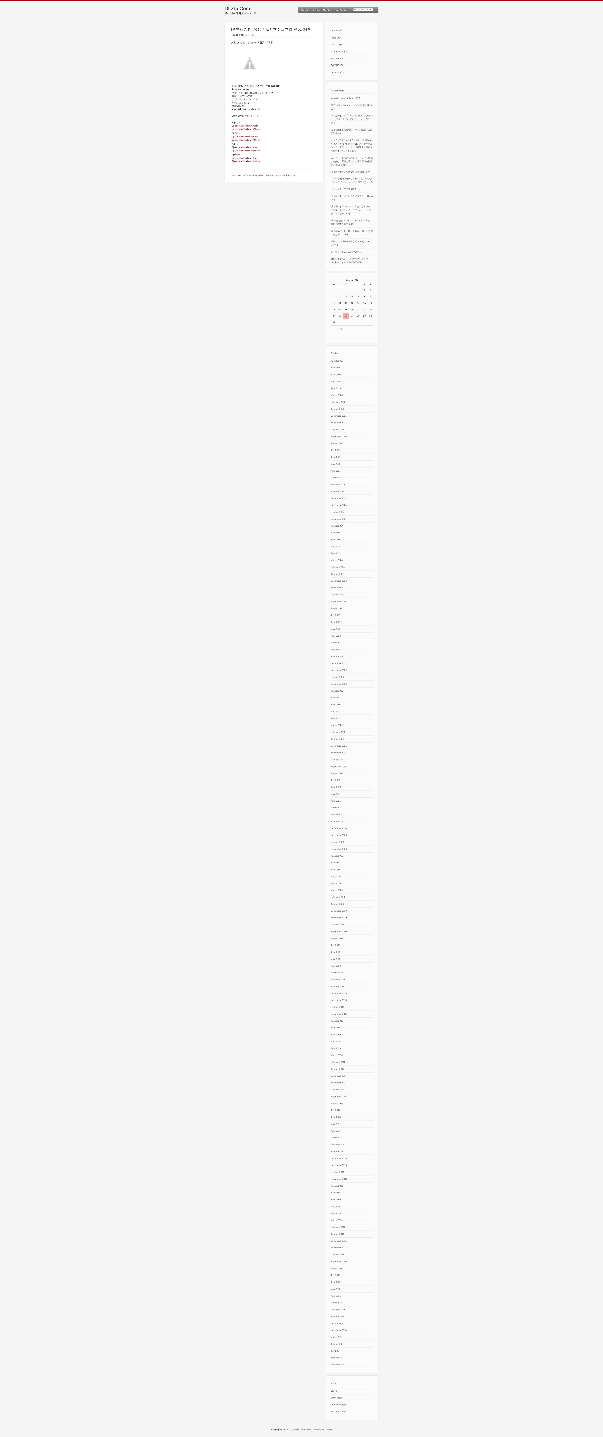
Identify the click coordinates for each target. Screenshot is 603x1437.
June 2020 (336, 869)
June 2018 (336, 1034)
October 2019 (337, 924)
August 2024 (337, 526)
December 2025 (339, 416)
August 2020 (337, 856)
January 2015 (337, 1316)
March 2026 (337, 395)
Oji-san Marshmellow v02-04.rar (246, 129)
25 (340, 316)
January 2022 (337, 739)
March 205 (336, 1337)
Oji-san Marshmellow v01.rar (245, 126)
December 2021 (339, 746)
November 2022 (339, 670)
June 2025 (336, 457)
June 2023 (336, 622)
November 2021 (339, 752)
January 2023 (337, 656)
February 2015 (338, 1309)
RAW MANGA (248, 175)
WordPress (318, 1429)
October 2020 (337, 842)
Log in (334, 1391)
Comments (339, 1404)
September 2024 (339, 519)
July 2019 (335, 945)
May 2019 (336, 959)
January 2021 (337, 821)
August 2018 (337, 1021)
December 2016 (339, 1158)
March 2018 (337, 1055)
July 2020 (335, 862)
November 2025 (339, 422)
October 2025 (337, 429)
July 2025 (335, 450)
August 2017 (337, 1103)
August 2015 (337, 1268)
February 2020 (338, 897)
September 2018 (339, 1014)
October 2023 (337, 594)
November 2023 (339, 587)
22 (364, 309)
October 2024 (337, 512)
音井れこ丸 (290, 175)
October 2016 (337, 1172)
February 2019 (338, 979)
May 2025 (336, 464)
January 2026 (337, 409)
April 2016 (336, 1213)
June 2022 (336, 704)
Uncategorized (338, 72)
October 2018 (337, 1007)
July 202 (335, 1351)
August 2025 (337, 443)
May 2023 (336, 629)
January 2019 (337, 986)
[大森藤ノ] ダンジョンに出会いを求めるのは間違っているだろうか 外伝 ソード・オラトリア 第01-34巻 (351, 210)
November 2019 (339, 917)
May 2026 (336, 381)
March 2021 (337, 807)
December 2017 (339, 1076)
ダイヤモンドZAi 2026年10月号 (346, 252)
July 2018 (335, 1027)
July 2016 (335, 1192)
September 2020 (339, 849)
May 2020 (336, 876)
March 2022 (337, 725)
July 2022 (335, 697)
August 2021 (337, 773)
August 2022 (337, 691)
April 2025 (336, 471)
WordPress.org (338, 1411)
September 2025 (339, 436)
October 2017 (337, 1089)
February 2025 (338, 484)
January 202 (337, 1357)
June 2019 (336, 952)
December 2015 (339, 1241)
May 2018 (336, 1041)
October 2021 (337, 759)
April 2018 (336, 1048)
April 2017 (336, 1131)
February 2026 (338, 402)
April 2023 (336, 636)
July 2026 (335, 367)
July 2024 (335, 532)
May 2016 (336, 1206)
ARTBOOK (336, 37)
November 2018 (339, 1000)
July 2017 (335, 1110)
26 (346, 316)
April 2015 (336, 1296)
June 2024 (336, 539)
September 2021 (339, 766)
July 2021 (335, 780)
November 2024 (339, 505)
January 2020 (337, 904)
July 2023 (335, 615)
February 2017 (338, 1144)
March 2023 (337, 642)
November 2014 (339, 1330)
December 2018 (339, 993)
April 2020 (336, 883)
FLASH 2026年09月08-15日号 (346, 98)
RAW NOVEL (337, 65)
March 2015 (337, 1302)
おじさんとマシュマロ (275, 175)
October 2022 (337, 677)
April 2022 (336, 718)
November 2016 (339, 1165)
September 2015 (339, 1261)
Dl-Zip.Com (237, 8)
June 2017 (336, 1117)
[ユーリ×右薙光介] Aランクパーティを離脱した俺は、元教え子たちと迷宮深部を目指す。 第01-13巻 (352, 161)
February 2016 (338, 1227)
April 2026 (336, 388)
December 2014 (339, 1323)
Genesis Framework (301, 1429)
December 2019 (339, 911)
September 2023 (339, 601)
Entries (337, 1397)
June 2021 (336, 787)
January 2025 (337, 491)
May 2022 (336, 711)
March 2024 (337, 560)
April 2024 (336, 553)
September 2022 (339, 684)
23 (370, 309)
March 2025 (337, 477)
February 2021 (338, 814)
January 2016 (337, 1234)
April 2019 (336, 966)
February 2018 (338, 1062)
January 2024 (337, 574)
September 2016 (339, 1179)
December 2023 (339, 581)
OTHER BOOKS (339, 51)
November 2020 (339, 835)
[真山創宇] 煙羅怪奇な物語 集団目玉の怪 (351, 172)
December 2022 (339, 663)
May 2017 (336, 1124)
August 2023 (337, 608)
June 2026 (336, 374)
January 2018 (337, 1069)
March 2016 (337, 1220)
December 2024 (339, 498)
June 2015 (336, 1282)
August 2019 (337, 938)
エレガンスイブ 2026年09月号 (346, 189)
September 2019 (339, 931)
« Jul (340, 329)
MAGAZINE (336, 44)
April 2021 (336, 801)
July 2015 (335, 1275)
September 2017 (339, 1096)
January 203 (337, 1344)
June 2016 (336, 1199)
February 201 (337, 1364)
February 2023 (338, 649)
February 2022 (338, 732)
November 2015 (339, 1247)
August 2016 (337, 1186)
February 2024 (338, 567)
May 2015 (336, 1289)
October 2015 (337, 1254)
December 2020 (339, 828)
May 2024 (336, 546)
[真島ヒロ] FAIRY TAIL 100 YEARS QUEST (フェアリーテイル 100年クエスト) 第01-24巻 (352, 119)
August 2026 (337, 361)
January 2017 (337, 1151)
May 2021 (336, 794)
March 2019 (337, 972)
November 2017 (339, 1082)
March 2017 (337, 1137)
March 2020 (337, 890)
